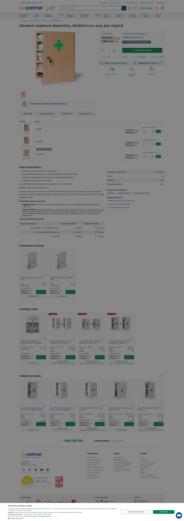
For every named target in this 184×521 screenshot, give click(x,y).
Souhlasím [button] (163, 512)
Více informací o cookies (44, 516)
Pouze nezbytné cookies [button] (136, 512)
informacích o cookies (31, 516)
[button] (62, 518)
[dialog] (92, 512)
